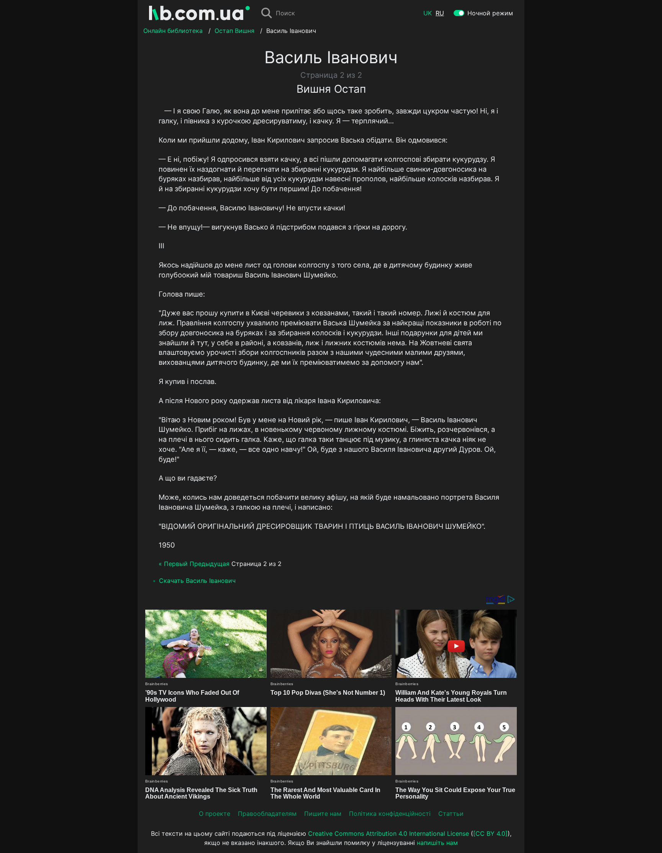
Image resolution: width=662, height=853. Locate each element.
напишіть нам (437, 842)
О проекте (214, 813)
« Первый (173, 564)
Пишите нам (322, 813)
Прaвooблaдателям (267, 813)
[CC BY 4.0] (490, 833)
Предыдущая (209, 564)
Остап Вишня (234, 30)
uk (427, 13)
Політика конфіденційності (390, 813)
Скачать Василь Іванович (197, 580)
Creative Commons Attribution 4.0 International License (388, 833)
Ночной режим (490, 13)
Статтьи (451, 813)
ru (440, 13)
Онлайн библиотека (173, 30)
